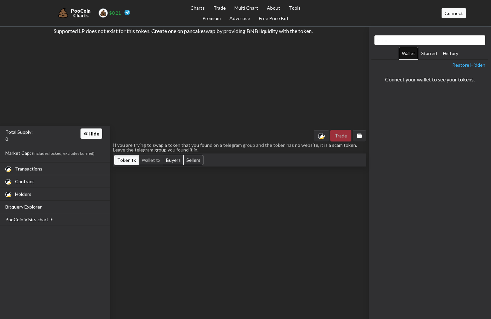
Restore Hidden (468, 65)
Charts (197, 8)
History (450, 53)
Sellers (193, 160)
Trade (219, 8)
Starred (429, 53)
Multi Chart (246, 8)
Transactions (28, 169)
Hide (93, 133)
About (273, 8)
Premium (211, 18)
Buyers (173, 160)
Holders (22, 194)
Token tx (126, 160)
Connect (454, 13)
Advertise (239, 18)
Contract (24, 181)
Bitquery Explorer (23, 207)
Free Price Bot (274, 18)
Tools (295, 8)
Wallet (408, 53)
